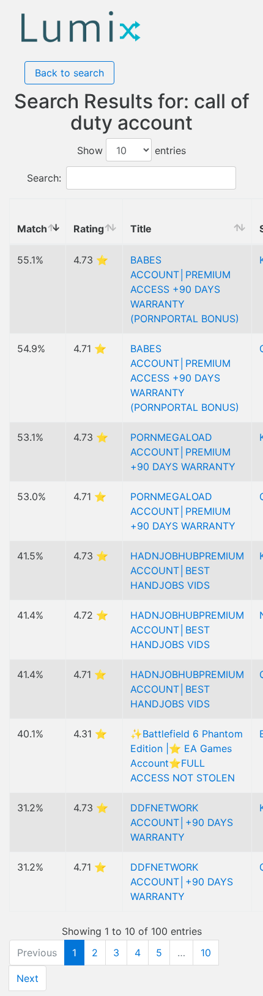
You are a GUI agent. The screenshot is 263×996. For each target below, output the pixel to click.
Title (141, 229)
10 (206, 952)
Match (32, 229)
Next (28, 978)
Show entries (131, 150)
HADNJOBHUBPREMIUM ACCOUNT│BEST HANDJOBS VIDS (187, 570)
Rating (88, 229)
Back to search (69, 73)
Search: (44, 178)
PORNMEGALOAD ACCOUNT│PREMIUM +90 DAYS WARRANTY (182, 452)
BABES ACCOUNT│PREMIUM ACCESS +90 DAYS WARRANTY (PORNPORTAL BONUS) (184, 289)
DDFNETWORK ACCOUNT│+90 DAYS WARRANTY (181, 822)
